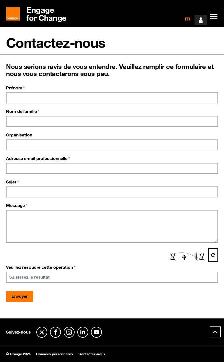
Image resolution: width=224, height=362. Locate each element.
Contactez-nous (91, 354)
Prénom (14, 87)
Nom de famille (21, 111)
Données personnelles (54, 354)
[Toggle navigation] (212, 16)
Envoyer (19, 296)
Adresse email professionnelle (36, 158)
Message (15, 205)
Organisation (19, 134)
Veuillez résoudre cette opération (41, 267)
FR (188, 19)
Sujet (11, 181)
